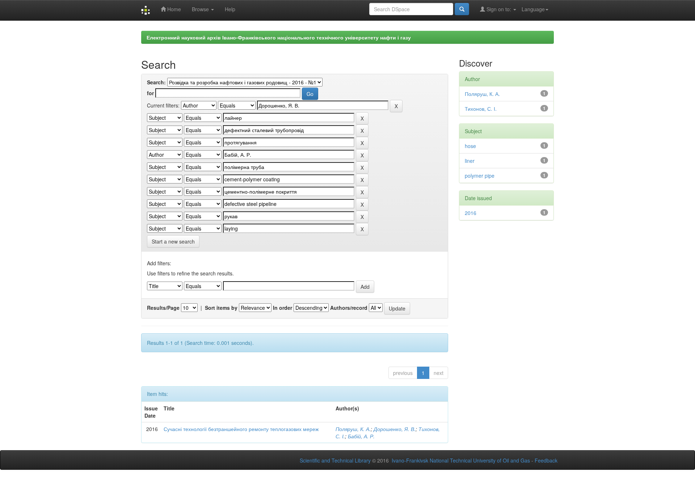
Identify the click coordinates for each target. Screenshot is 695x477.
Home (173, 9)
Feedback (546, 460)
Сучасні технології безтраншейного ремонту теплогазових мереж (241, 428)
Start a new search (173, 241)
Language (533, 9)
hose (470, 145)
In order (282, 307)
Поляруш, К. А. (353, 428)
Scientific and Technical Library (335, 460)
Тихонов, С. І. (481, 108)
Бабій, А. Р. (361, 436)
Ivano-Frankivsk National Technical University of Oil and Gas (461, 460)
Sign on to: (499, 9)
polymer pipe (479, 175)
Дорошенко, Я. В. (395, 428)
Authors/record (348, 307)
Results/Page (163, 307)
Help (230, 9)
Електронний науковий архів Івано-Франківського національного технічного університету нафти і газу (279, 37)
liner (470, 160)
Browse (201, 9)
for (150, 93)
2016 (470, 212)
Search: (156, 82)
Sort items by (221, 307)
